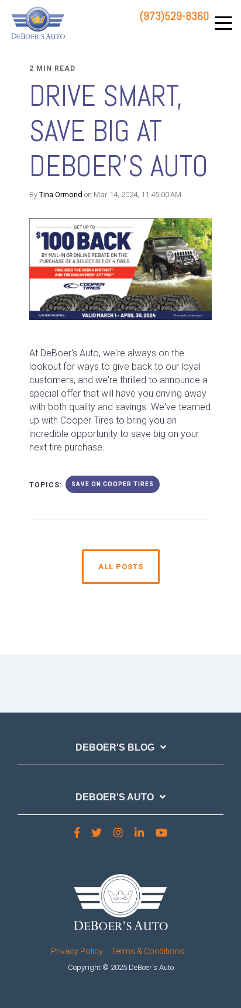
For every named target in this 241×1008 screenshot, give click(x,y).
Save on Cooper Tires (112, 484)
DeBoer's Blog (114, 747)
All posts (120, 566)
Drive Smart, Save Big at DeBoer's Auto (118, 131)
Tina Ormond (60, 194)
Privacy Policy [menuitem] (77, 951)
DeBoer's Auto (114, 797)
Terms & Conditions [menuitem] (147, 951)
